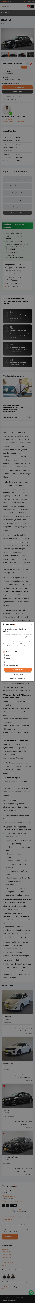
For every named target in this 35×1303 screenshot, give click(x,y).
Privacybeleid (6, 648)
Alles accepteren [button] (18, 670)
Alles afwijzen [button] (18, 674)
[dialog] (17, 651)
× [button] (31, 624)
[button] (17, 678)
